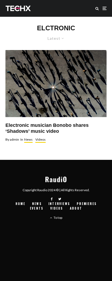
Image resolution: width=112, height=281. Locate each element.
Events (36, 208)
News (28, 139)
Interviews (59, 203)
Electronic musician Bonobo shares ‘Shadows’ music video (47, 128)
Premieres (87, 203)
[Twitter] (59, 199)
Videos (40, 139)
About (76, 208)
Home (20, 203)
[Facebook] (51, 199)
